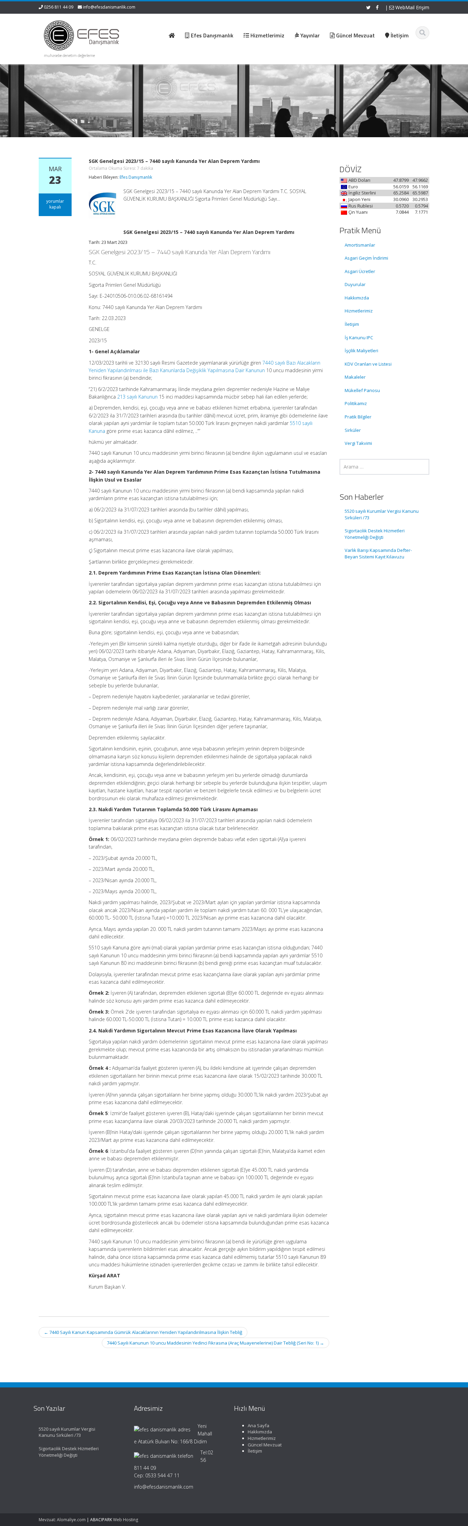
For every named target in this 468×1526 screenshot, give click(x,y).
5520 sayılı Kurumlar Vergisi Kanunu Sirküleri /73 (382, 514)
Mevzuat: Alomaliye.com (62, 1520)
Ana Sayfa (258, 1425)
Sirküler (353, 430)
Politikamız (356, 403)
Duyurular (355, 284)
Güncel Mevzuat (265, 1445)
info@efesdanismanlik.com (109, 7)
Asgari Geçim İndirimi (366, 258)
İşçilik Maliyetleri (361, 350)
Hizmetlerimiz (359, 311)
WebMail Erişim (411, 7)
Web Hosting (125, 1520)
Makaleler (355, 377)
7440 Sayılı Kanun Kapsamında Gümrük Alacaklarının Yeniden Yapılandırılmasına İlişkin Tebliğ (143, 1332)
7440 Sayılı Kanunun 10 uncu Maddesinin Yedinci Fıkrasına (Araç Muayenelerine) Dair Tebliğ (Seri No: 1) (215, 1343)
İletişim (352, 324)
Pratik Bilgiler (358, 417)
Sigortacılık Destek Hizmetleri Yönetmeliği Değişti (375, 534)
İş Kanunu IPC (359, 337)
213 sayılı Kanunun (137, 396)
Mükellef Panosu (362, 390)
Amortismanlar (360, 245)
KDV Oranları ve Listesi (368, 364)
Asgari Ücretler (360, 271)
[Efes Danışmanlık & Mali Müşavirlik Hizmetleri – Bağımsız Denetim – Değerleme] (83, 34)
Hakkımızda (357, 298)
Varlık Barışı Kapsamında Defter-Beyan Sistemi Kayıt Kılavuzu (378, 553)
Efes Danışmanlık (136, 177)
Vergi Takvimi (358, 443)
